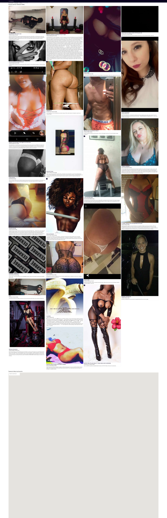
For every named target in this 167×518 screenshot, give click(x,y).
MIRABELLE (49, 110)
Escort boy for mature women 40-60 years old (132, 32)
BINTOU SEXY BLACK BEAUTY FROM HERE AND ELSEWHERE (97, 363)
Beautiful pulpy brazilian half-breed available (56, 364)
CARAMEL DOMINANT (14, 273)
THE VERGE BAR (11, 1)
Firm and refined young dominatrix (16, 61)
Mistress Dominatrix (13, 349)
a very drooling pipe (88, 197)
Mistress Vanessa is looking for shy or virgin (56, 34)
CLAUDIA (48, 316)
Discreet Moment (50, 234)
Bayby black (86, 72)
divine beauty (49, 273)
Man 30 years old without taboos (91, 130)
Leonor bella (86, 279)
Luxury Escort (12, 177)
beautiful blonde (12, 228)
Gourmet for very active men (15, 33)
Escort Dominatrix (125, 112)
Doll (10, 295)
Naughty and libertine (126, 296)
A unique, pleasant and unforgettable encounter (132, 223)
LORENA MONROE (126, 166)
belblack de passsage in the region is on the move (20, 142)
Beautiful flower (49, 171)
